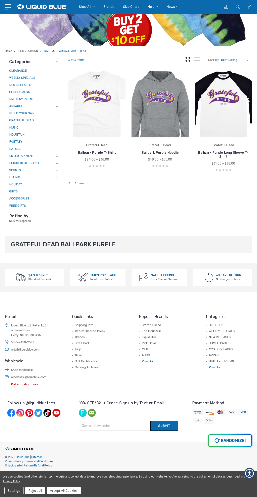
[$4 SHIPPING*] (20, 277)
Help (151, 7)
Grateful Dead (151, 325)
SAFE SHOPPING (162, 275)
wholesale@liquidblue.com (28, 377)
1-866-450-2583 (22, 342)
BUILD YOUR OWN (21, 113)
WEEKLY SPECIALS (22, 78)
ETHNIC (14, 177)
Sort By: (213, 60)
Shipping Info (84, 325)
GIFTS (13, 191)
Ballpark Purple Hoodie (160, 152)
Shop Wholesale (22, 370)
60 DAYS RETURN (228, 275)
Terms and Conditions (39, 461)
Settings (14, 490)
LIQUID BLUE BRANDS (25, 163)
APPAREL (16, 106)
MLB (145, 349)
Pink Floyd (149, 343)
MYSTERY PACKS (21, 99)
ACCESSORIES (19, 198)
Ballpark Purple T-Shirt (97, 152)
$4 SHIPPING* (38, 275)
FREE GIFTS (17, 206)
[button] (249, 473)
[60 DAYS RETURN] (209, 277)
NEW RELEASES (20, 85)
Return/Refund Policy (90, 331)
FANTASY (15, 141)
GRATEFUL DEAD (21, 120)
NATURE (15, 149)
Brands (108, 7)
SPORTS (15, 170)
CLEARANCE (18, 71)
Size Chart (131, 7)
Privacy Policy (14, 461)
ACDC (146, 355)
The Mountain (151, 331)
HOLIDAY (15, 184)
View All (147, 361)
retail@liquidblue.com (25, 349)
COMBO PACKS (19, 92)
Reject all (35, 490)
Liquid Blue (149, 337)
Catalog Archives (24, 384)
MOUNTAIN (16, 134)
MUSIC (13, 127)
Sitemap (37, 457)
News (171, 7)
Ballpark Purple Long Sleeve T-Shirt (223, 155)
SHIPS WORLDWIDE (103, 275)
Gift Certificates (86, 361)
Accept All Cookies (64, 490)
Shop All (85, 7)
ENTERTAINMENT (21, 156)
